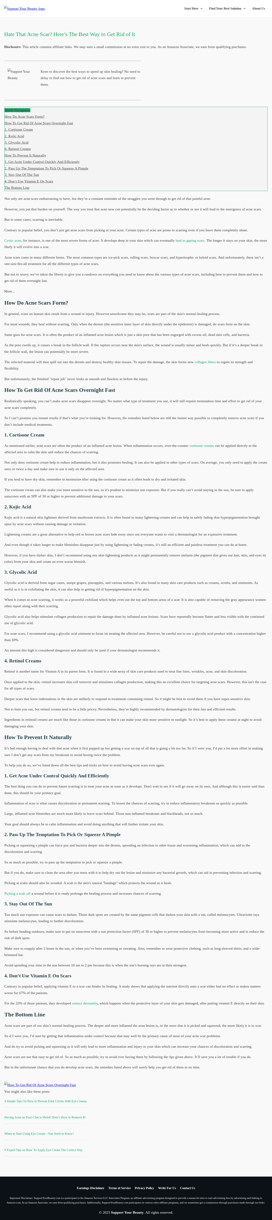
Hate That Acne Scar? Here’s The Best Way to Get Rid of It (69, 34)
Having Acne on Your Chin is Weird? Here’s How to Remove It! (45, 1117)
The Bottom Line (17, 188)
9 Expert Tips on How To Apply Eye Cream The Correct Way (43, 1150)
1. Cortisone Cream (19, 129)
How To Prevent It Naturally (25, 155)
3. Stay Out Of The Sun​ (22, 175)
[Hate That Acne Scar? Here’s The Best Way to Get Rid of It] (40, 1085)
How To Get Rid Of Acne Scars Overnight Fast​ (39, 123)
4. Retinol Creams (18, 149)
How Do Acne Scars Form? (24, 117)
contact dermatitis (85, 1003)
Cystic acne (12, 240)
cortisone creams (202, 446)
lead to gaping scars (190, 240)
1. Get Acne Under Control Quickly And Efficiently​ (42, 162)
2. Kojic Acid (14, 136)
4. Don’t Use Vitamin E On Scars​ (29, 181)
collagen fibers (205, 362)
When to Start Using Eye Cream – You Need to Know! (39, 1133)
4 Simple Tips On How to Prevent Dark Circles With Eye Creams (45, 1101)
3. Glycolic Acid (16, 142)
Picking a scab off (17, 893)
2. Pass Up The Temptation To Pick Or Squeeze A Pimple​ (46, 168)
